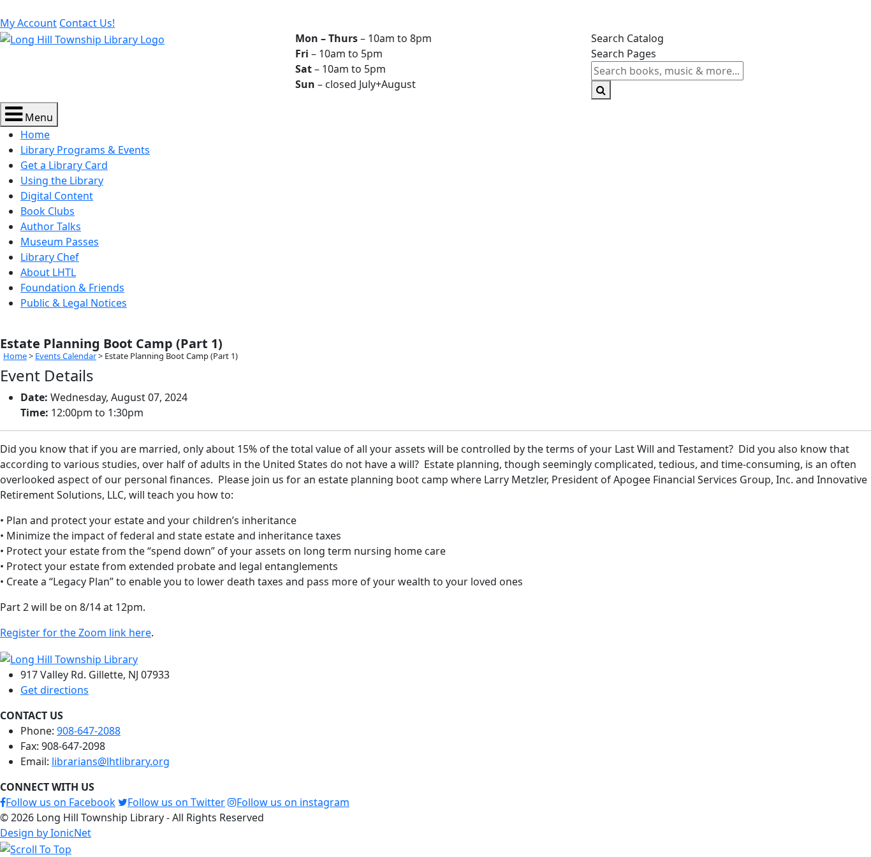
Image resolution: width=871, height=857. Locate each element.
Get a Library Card (64, 165)
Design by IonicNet (45, 833)
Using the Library (61, 180)
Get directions (54, 690)
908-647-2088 (89, 731)
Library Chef (49, 257)
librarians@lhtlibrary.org (313, 8)
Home (35, 135)
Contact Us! (87, 23)
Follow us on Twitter (176, 802)
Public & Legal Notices (73, 303)
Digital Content (56, 196)
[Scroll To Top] (35, 848)
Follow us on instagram (293, 802)
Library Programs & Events (85, 150)
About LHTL (48, 272)
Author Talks (50, 226)
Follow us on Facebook (60, 802)
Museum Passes (59, 242)
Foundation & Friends (72, 288)
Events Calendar (65, 356)
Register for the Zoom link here (75, 633)
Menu (37, 117)
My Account (28, 23)
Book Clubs (47, 211)
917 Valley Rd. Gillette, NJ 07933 (83, 8)
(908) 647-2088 (205, 8)
